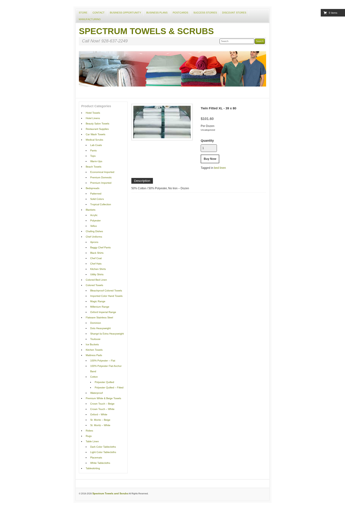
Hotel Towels (93, 112)
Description (142, 181)
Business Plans (156, 12)
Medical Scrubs (94, 139)
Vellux (93, 225)
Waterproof (96, 392)
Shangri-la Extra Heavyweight (107, 333)
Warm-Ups (96, 161)
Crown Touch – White (102, 409)
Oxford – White (98, 414)
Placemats (96, 457)
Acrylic (94, 215)
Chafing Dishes (94, 231)
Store (83, 12)
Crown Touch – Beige (102, 403)
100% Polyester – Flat (102, 360)
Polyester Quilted (104, 382)
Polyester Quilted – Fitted (109, 387)
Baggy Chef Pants (100, 247)
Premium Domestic (101, 177)
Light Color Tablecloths (103, 452)
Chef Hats (96, 263)
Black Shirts (97, 252)
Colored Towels (94, 285)
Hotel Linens (93, 118)
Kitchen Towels (94, 349)
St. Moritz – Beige (100, 419)
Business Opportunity (125, 12)
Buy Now (210, 158)
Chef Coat (96, 258)
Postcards (180, 12)
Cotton (94, 376)
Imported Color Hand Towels (106, 295)
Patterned (95, 193)
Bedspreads (92, 188)
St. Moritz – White (100, 425)
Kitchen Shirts (98, 269)
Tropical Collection (100, 204)
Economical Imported (102, 172)
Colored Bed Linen (96, 279)
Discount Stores (234, 12)
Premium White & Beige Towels (103, 398)
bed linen (220, 167)
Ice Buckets (92, 344)
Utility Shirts (97, 274)
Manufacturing (90, 19)
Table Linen (92, 441)
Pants (93, 150)
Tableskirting (93, 468)
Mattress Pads (94, 355)
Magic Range (97, 301)
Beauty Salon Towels (97, 123)
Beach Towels (93, 166)
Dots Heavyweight (100, 328)
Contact (99, 12)
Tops (93, 155)
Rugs (89, 436)
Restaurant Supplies (97, 128)
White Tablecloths (100, 462)
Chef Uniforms (94, 236)
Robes (89, 430)
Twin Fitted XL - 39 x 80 (218, 108)
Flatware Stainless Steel (99, 317)
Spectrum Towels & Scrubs (146, 31)
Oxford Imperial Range (103, 312)
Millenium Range (99, 306)
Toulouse (95, 339)
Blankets (90, 209)
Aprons (94, 242)
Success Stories (205, 12)
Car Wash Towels (95, 134)
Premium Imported (100, 182)
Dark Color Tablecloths (103, 446)
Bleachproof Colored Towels (106, 290)
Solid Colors (97, 199)
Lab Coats (96, 145)
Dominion (95, 322)
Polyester (95, 220)
